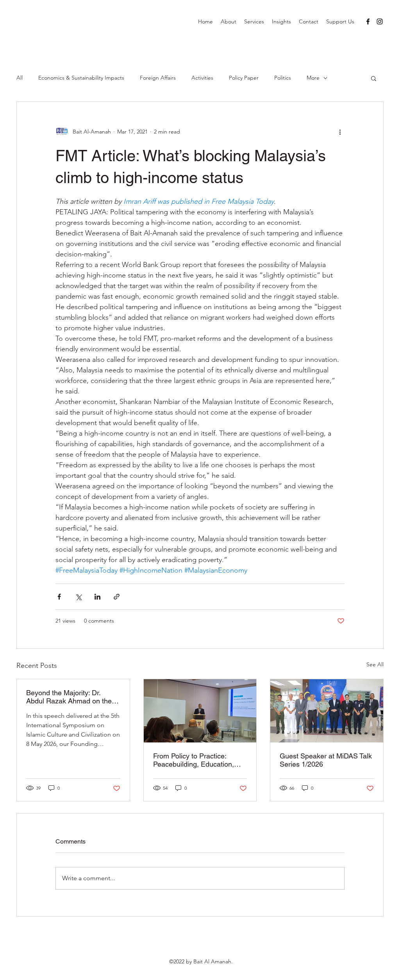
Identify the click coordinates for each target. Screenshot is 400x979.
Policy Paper (244, 77)
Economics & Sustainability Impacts (81, 77)
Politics (282, 77)
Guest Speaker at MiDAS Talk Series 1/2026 (326, 760)
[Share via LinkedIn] (97, 596)
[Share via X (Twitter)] (78, 596)
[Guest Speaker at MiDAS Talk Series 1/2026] (326, 710)
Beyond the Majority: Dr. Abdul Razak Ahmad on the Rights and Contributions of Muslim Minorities (69, 697)
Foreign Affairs (158, 77)
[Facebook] (368, 21)
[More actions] (340, 131)
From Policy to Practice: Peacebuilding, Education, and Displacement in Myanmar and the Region (193, 760)
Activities (202, 77)
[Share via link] (116, 596)
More (313, 77)
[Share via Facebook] (59, 596)
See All (375, 664)
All (19, 77)
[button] (373, 78)
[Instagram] (380, 21)
